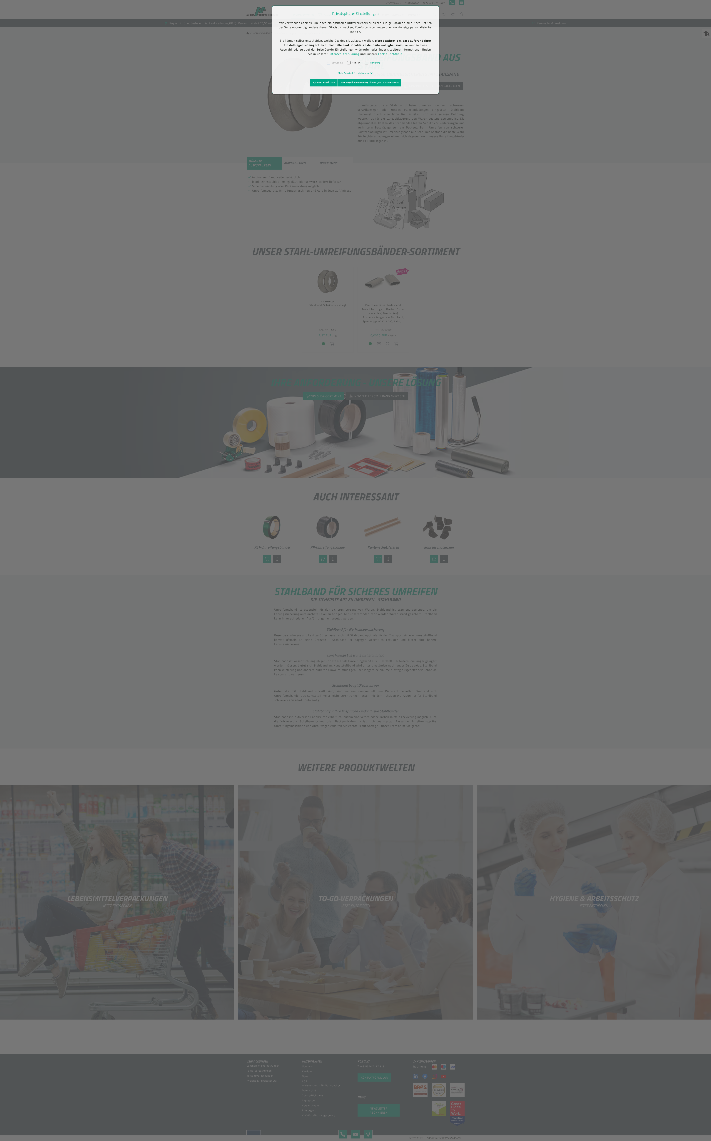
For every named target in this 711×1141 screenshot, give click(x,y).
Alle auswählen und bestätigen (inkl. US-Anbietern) (369, 82)
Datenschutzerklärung (344, 54)
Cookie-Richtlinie (390, 54)
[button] (355, 73)
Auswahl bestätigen (324, 82)
